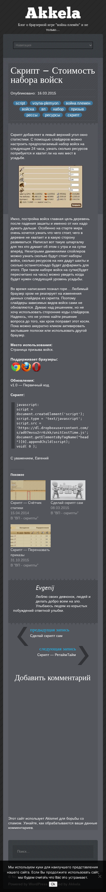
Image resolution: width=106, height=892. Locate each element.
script (20, 103)
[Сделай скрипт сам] (68, 490)
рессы (32, 115)
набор (58, 109)
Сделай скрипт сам (67, 503)
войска (28, 109)
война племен (78, 103)
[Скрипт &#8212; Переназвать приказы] (30, 535)
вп (43, 109)
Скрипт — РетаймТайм (56, 655)
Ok (53, 884)
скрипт (74, 115)
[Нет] (99, 876)
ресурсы (52, 115)
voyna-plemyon (45, 103)
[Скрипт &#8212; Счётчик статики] (28, 490)
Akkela (53, 14)
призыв (77, 109)
